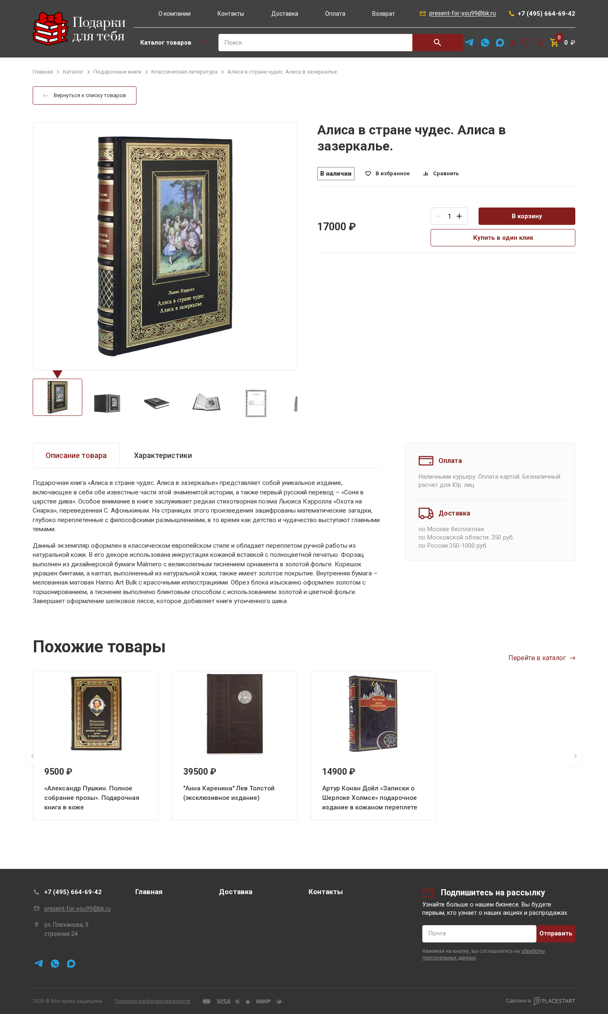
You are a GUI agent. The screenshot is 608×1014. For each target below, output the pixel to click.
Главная (149, 892)
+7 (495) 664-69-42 (73, 892)
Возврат (383, 13)
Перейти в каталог (537, 658)
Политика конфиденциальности (152, 1001)
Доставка (284, 13)
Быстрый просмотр (95, 714)
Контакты (231, 13)
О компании (174, 13)
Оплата (335, 13)
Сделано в (518, 1001)
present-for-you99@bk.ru (77, 908)
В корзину (527, 216)
